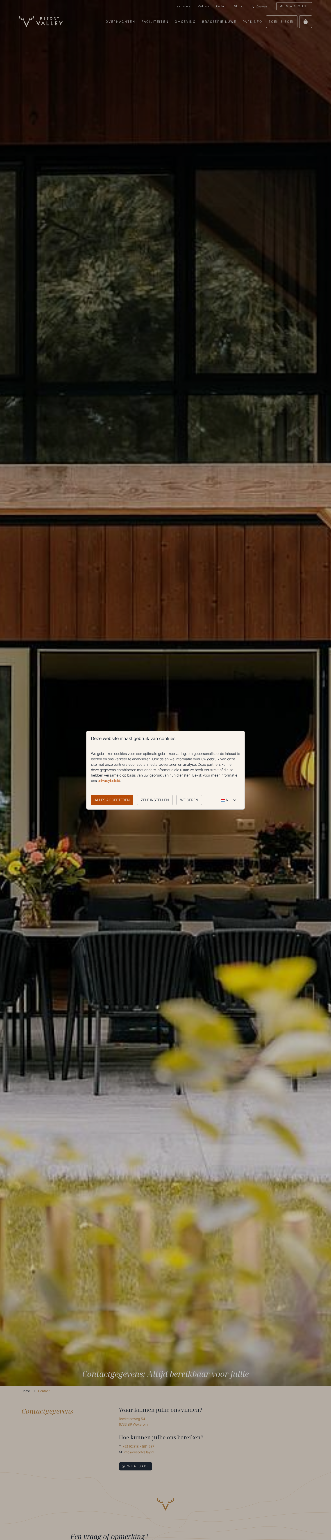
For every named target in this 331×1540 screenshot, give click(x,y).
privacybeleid (109, 780)
